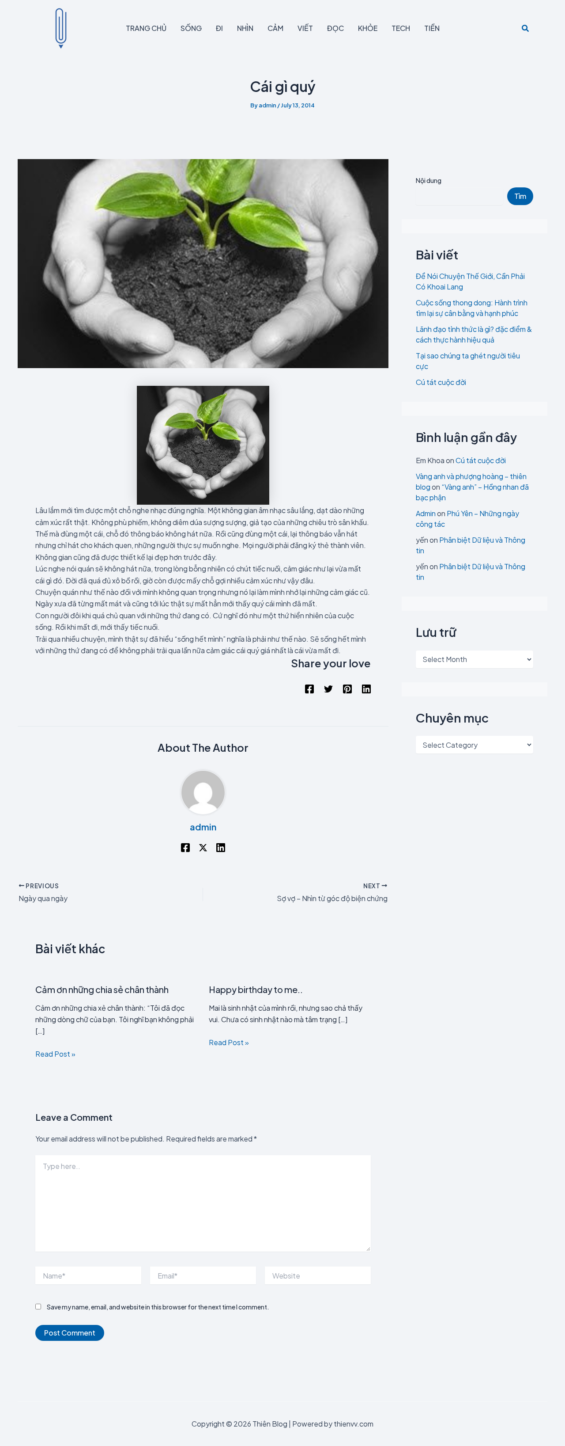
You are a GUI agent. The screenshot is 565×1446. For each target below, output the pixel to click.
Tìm (520, 196)
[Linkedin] (366, 689)
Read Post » (55, 1053)
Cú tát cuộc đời (441, 382)
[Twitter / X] (203, 847)
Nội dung (428, 180)
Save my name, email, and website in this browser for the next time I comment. (158, 1307)
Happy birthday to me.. (256, 989)
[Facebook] (309, 689)
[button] (526, 28)
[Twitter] (328, 689)
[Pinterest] (347, 689)
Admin (426, 513)
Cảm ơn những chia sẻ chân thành (102, 989)
